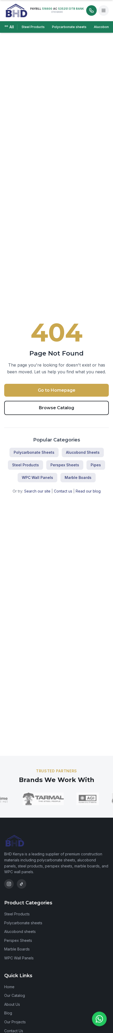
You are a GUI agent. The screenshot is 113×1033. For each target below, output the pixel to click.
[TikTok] (21, 884)
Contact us (63, 491)
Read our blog (88, 491)
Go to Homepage (56, 390)
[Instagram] (9, 884)
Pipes (96, 465)
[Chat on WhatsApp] (99, 1018)
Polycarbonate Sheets (34, 452)
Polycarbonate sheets (69, 27)
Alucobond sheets (20, 931)
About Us (12, 1004)
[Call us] (91, 10)
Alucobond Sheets (83, 452)
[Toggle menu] (103, 10)
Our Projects (15, 1022)
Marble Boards (78, 477)
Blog (8, 1013)
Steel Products (33, 27)
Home (9, 987)
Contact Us (13, 1031)
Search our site (37, 491)
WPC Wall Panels (37, 477)
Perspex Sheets (64, 465)
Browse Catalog (56, 407)
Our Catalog (14, 995)
